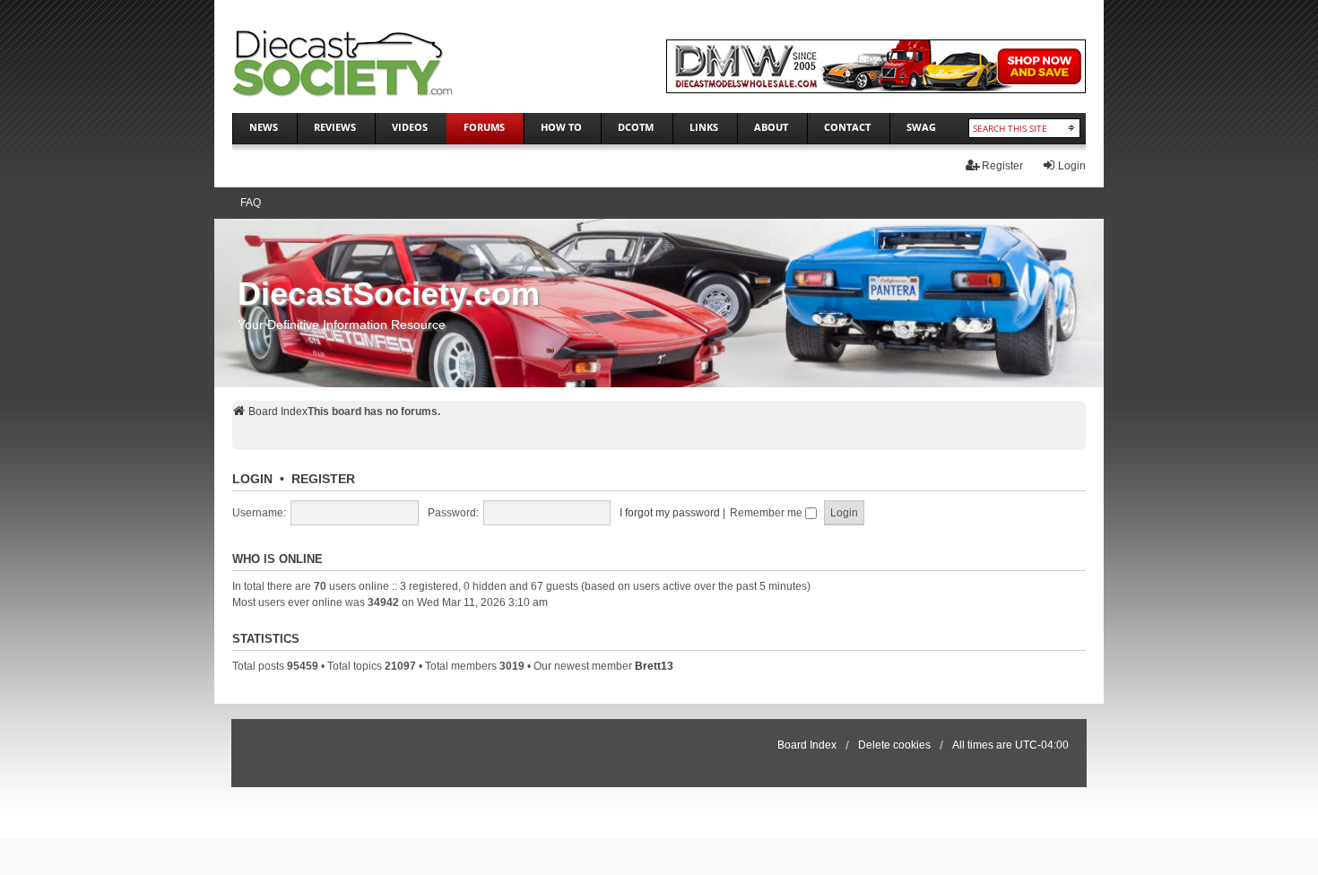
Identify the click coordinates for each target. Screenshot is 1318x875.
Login (252, 479)
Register (323, 479)
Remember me (767, 513)
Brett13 (654, 666)
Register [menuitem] (1002, 166)
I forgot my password (670, 513)
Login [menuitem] (1072, 166)
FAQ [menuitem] (250, 202)
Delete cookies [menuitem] (894, 745)
